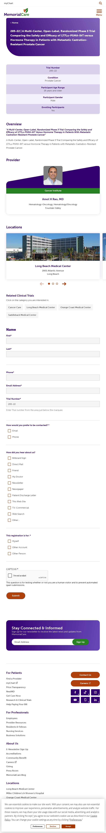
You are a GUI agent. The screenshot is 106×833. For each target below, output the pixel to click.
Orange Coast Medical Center (75, 307)
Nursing (14, 731)
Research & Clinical (18, 700)
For (14, 672)
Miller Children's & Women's (25, 793)
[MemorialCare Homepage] (16, 12)
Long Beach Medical (53, 266)
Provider (16, 722)
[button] (49, 284)
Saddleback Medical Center (22, 315)
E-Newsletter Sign (17, 749)
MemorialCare (16, 775)
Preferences (38, 826)
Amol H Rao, (53, 199)
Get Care (13, 695)
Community (16, 758)
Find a (14, 678)
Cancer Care (14, 307)
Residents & (16, 727)
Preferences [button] (76, 819)
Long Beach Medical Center (41, 307)
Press (12, 770)
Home (15, 22)
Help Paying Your (16, 704)
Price (16, 687)
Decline (53, 826)
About (12, 743)
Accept (68, 826)
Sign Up (80, 642)
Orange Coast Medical (21, 797)
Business (15, 735)
